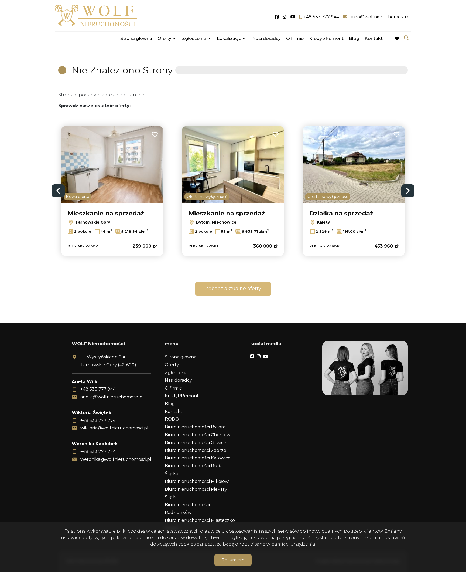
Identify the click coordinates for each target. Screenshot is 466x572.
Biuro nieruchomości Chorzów (197, 434)
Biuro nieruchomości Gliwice (195, 442)
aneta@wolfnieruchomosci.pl (112, 397)
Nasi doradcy (266, 38)
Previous (58, 190)
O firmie (295, 38)
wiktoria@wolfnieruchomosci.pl (114, 428)
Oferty (164, 38)
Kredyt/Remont (326, 38)
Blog (354, 38)
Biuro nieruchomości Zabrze (195, 450)
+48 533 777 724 (98, 451)
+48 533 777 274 (97, 420)
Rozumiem (233, 559)
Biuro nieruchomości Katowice (198, 458)
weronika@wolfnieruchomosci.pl (115, 459)
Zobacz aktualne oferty (233, 289)
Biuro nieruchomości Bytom (195, 426)
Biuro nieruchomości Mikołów (197, 481)
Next (407, 190)
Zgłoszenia (176, 372)
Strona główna (136, 38)
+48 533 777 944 (98, 389)
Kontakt (374, 38)
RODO (172, 419)
